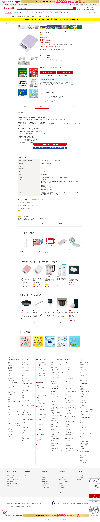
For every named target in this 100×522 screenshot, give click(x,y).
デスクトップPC (25, 390)
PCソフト (24, 410)
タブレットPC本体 (40, 362)
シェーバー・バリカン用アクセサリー (28, 420)
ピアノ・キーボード (40, 384)
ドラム (38, 390)
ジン (66, 364)
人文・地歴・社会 (40, 424)
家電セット (16, 12)
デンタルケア (24, 425)
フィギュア (68, 383)
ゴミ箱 (81, 446)
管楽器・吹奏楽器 (40, 389)
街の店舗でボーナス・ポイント (31, 475)
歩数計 (23, 437)
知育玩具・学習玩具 (69, 378)
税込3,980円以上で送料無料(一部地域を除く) (21, 4)
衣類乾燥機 (10, 367)
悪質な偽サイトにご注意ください (24, 506)
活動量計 (23, 435)
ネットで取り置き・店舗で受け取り (13, 483)
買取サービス (9, 485)
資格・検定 (39, 439)
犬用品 (67, 419)
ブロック (67, 394)
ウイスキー (68, 361)
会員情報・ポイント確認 (46, 483)
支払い (60, 475)
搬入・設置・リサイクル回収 (12, 479)
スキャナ (23, 398)
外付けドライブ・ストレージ (27, 403)
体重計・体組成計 (25, 438)
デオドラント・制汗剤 (55, 432)
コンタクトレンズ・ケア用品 (56, 415)
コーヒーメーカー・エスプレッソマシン (14, 412)
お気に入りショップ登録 (63, 481)
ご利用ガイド (68, 4)
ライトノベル (39, 437)
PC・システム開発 (40, 434)
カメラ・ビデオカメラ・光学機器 (28, 364)
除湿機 (9, 399)
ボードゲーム (68, 389)
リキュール (68, 367)
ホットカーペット (11, 387)
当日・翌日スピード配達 (11, 473)
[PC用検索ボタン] (74, 8)
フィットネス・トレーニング (85, 374)
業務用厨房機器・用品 (55, 374)
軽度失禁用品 (53, 420)
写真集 (38, 440)
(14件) (50, 34)
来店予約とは (68, 84)
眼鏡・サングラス (83, 380)
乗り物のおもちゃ (69, 380)
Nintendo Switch (54, 383)
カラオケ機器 (39, 402)
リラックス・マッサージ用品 (56, 450)
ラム (66, 365)
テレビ (61, 12)
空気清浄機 (41, 12)
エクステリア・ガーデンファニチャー (72, 451)
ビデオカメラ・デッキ (26, 372)
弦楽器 (38, 398)
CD (37, 448)
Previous (16, 27)
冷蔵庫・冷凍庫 (10, 362)
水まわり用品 (53, 379)
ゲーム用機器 (24, 407)
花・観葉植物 (68, 453)
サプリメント (53, 440)
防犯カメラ (68, 443)
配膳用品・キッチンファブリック (57, 372)
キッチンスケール (47, 16)
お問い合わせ (61, 492)
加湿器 (9, 397)
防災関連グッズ (69, 445)
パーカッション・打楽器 (41, 395)
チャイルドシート (69, 412)
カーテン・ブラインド (84, 438)
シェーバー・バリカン (26, 417)
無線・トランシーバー (26, 381)
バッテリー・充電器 (40, 370)
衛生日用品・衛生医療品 (55, 412)
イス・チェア (82, 432)
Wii (51, 399)
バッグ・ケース (83, 369)
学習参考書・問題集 (40, 426)
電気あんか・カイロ (11, 392)
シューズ (82, 367)
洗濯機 (56, 12)
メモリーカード (25, 378)
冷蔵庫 (52, 12)
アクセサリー (39, 393)
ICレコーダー (24, 375)
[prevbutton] (18, 241)
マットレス (82, 420)
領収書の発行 (61, 483)
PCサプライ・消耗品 (26, 400)
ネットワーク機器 (25, 402)
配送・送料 (61, 473)
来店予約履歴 (44, 485)
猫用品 (67, 418)
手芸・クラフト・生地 (84, 391)
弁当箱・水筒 (53, 370)
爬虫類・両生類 (69, 429)
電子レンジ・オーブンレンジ (13, 404)
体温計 (23, 442)
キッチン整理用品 (54, 369)
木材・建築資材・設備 (70, 446)
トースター (10, 409)
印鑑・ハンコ (82, 386)
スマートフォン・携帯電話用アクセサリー (43, 365)
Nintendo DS (53, 401)
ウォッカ (67, 369)
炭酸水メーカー (10, 428)
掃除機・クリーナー (11, 372)
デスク (81, 430)
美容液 (52, 429)
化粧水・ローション (55, 426)
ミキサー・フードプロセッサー (13, 423)
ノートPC (24, 392)
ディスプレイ (24, 395)
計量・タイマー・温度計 (37, 16)
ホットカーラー (25, 424)
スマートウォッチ (83, 407)
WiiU (52, 398)
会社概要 (89, 4)
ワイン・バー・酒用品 (55, 377)
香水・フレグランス (55, 436)
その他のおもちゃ (69, 396)
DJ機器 (38, 397)
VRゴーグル (39, 379)
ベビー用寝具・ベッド (70, 407)
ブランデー (68, 370)
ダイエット (53, 442)
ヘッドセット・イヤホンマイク (42, 372)
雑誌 (37, 422)
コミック (38, 408)
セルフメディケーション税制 (12, 506)
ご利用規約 (79, 479)
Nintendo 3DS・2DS (55, 388)
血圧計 (23, 440)
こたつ (9, 389)
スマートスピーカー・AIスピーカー (28, 384)
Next (83, 27)
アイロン (9, 373)
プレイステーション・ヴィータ (57, 393)
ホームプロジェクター (26, 370)
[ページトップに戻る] (98, 354)
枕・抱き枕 (82, 422)
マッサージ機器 (25, 430)
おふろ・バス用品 (69, 405)
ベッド (81, 424)
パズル (67, 386)
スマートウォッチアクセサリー (42, 375)
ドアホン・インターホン (70, 442)
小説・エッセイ (39, 427)
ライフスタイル (39, 421)
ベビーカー (68, 410)
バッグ (81, 413)
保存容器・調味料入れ (55, 365)
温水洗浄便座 (24, 433)
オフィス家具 (82, 449)
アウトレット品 (83, 455)
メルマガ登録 (61, 485)
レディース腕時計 (83, 402)
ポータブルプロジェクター (27, 386)
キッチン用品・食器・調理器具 (14, 16)
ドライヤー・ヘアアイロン (27, 414)
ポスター (38, 442)
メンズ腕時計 (82, 400)
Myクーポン (44, 481)
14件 (42, 199)
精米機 (9, 408)
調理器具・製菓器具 (26, 16)
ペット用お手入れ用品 (70, 421)
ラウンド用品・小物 (84, 370)
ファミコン (53, 402)
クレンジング (53, 427)
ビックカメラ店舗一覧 (83, 4)
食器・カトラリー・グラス (56, 364)
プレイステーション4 (55, 386)
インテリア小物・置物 (84, 451)
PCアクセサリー (25, 393)
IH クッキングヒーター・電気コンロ (14, 426)
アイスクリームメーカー (12, 436)
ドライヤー (30, 12)
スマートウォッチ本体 (41, 373)
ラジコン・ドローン (69, 384)
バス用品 (82, 393)
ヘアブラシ (24, 416)
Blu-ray (38, 446)
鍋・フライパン (54, 361)
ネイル (52, 431)
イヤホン (35, 12)
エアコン (47, 12)
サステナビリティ (56, 519)
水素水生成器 (10, 433)
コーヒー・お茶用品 (55, 375)
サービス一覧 (42, 519)
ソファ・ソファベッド (84, 425)
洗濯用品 (82, 389)
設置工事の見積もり (10, 481)
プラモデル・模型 (69, 381)
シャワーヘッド (25, 428)
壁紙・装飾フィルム (84, 443)
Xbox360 (53, 391)
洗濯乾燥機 (10, 365)
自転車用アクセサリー (84, 364)
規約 (72, 84)
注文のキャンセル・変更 (63, 479)
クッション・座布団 (84, 427)
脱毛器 (23, 422)
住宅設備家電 (10, 378)
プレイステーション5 (55, 384)
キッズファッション (69, 400)
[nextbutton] (81, 241)
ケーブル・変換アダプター (42, 368)
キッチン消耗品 (54, 367)
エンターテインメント (41, 411)
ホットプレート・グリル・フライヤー (14, 415)
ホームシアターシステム (26, 373)
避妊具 (52, 413)
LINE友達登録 (61, 487)
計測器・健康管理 (54, 443)
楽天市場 (94, 4)
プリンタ (23, 397)
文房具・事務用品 (83, 384)
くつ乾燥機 (10, 370)
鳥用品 (67, 426)
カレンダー (39, 419)
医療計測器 (53, 418)
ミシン (9, 375)
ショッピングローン (10, 477)
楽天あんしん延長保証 (11, 475)
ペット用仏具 (68, 432)
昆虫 (66, 431)
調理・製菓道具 (54, 362)
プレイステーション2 (55, 396)
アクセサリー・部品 (26, 380)
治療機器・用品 (54, 410)
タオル (81, 396)
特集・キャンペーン (28, 473)
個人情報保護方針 (80, 477)
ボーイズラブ (39, 429)
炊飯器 (9, 406)
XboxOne (53, 389)
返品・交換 (61, 477)
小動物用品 (68, 424)
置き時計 (82, 405)
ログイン (88, 12)
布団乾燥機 (10, 368)
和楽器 (38, 400)
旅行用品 (82, 414)
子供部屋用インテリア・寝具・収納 (86, 434)
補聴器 (23, 432)
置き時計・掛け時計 (84, 441)
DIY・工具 (68, 440)
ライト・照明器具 (11, 380)
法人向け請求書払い (46, 487)
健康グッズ (53, 446)
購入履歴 (44, 479)
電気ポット (10, 418)
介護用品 (53, 417)
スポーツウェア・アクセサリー (86, 379)
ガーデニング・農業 (69, 448)
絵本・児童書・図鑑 (40, 409)
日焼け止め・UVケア (55, 434)
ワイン (67, 362)
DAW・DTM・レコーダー (41, 387)
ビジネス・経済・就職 (41, 417)
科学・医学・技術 (40, 432)
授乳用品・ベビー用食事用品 (71, 408)
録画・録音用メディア (26, 365)
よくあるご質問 (75, 4)
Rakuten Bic (9, 8)
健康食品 (53, 445)
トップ (5, 16)
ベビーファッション (69, 402)
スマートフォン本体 (40, 361)
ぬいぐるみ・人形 (69, 376)
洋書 (37, 435)
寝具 (81, 419)
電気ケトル (10, 420)
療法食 (67, 436)
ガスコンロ (10, 417)
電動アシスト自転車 (84, 362)
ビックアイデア (23, 12)
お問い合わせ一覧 (48, 519)
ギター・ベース (39, 392)
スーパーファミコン (55, 404)
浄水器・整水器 (10, 431)
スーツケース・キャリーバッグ (86, 411)
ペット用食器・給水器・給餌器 (71, 427)
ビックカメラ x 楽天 (8, 4)
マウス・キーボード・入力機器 (28, 405)
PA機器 (38, 385)
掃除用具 (82, 388)
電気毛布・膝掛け (11, 391)
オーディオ (24, 362)
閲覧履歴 (44, 477)
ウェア (81, 372)
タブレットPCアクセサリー (42, 367)
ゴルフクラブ (82, 365)
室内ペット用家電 (69, 434)
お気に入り (44, 475)
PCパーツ (24, 408)
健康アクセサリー (54, 448)
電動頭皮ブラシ (25, 427)
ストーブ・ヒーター (11, 386)
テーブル (82, 428)
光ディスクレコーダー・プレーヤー (28, 368)
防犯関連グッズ (83, 457)
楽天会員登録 (93, 12)
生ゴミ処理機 (10, 434)
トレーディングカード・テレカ (71, 391)
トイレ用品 (82, 394)
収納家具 (82, 436)
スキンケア (53, 424)
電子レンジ (66, 12)
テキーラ (67, 372)
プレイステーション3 (55, 394)
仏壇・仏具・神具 (83, 462)
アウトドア (82, 377)
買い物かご (44, 473)
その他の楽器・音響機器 (41, 403)
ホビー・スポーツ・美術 (41, 414)
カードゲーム (68, 388)
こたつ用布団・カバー (84, 448)
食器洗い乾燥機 (10, 429)
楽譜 (37, 416)
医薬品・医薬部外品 (55, 408)
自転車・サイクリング (84, 361)
